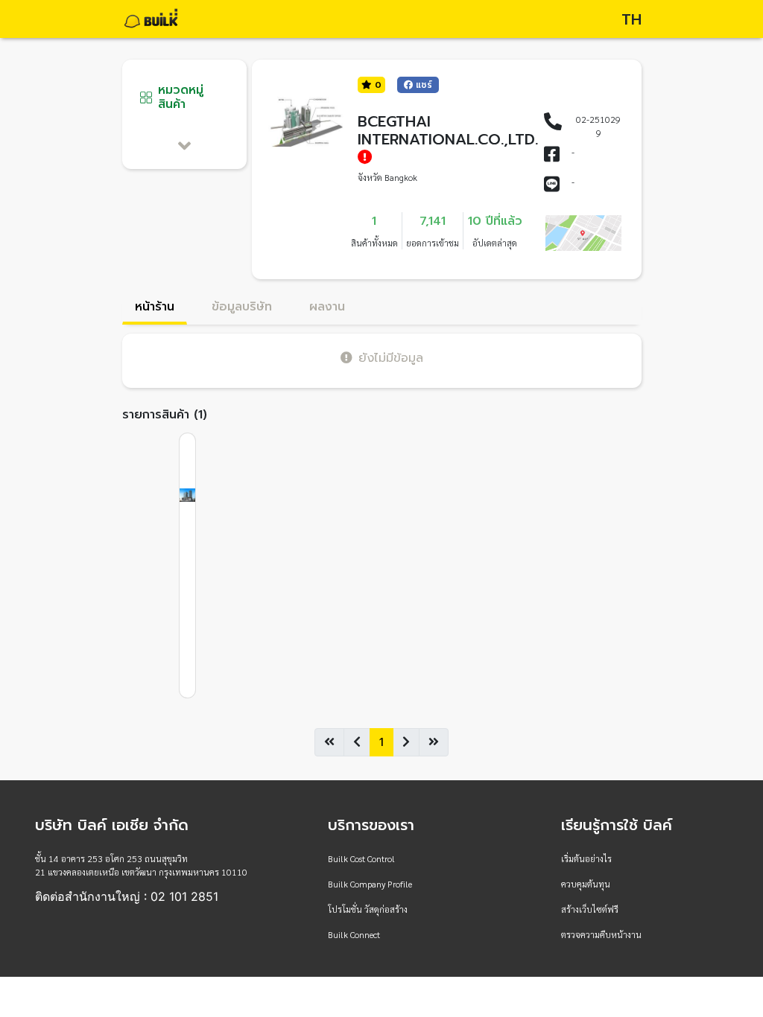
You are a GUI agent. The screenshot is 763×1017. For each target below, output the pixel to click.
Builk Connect (354, 934)
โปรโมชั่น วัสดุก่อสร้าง (368, 909)
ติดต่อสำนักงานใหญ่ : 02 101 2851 (126, 896)
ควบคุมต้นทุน (585, 884)
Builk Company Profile (370, 884)
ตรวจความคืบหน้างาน (601, 934)
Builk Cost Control (361, 858)
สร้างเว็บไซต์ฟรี (589, 909)
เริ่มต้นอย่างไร (586, 858)
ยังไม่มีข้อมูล (390, 357)
